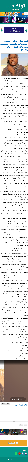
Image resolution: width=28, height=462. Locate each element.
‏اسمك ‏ (1, 407)
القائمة (4, 21)
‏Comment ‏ (25, 411)
